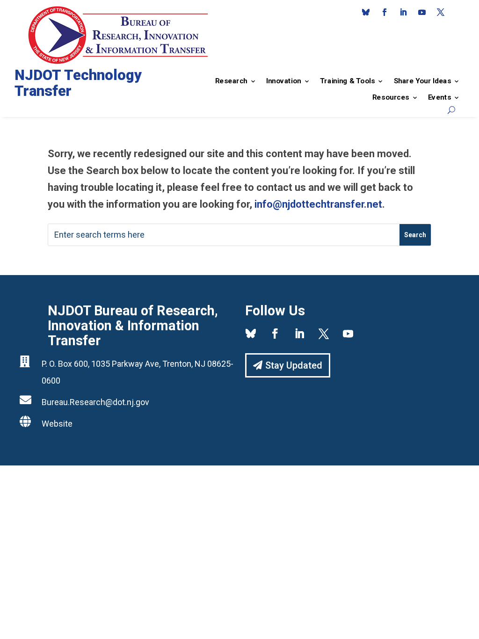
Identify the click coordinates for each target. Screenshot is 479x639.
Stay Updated (293, 365)
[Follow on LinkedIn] (403, 12)
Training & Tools (347, 81)
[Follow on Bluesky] (365, 12)
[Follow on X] (440, 12)
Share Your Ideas (422, 81)
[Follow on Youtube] (421, 12)
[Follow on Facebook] (384, 12)
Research (231, 81)
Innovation (283, 81)
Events (439, 97)
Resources (390, 97)
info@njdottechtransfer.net (318, 204)
